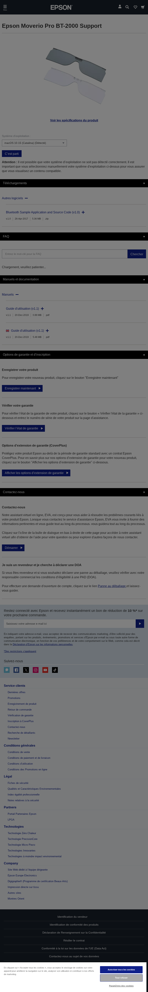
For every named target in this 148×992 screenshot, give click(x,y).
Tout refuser (121, 978)
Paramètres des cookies (121, 986)
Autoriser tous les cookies (121, 969)
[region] (73, 977)
